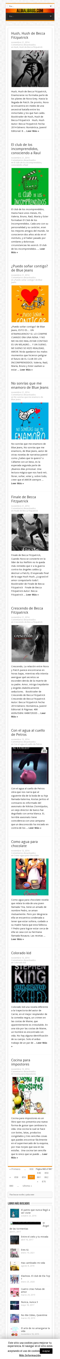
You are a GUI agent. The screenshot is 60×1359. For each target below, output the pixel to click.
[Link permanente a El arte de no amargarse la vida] (14, 1331)
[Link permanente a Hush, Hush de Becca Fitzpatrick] (30, 68)
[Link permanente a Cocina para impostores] (30, 1095)
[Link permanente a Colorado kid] (30, 984)
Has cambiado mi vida (33, 1262)
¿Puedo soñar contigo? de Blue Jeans (29, 268)
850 (46, 1173)
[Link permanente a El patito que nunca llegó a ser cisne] (14, 1213)
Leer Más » (32, 131)
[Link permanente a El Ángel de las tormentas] (25, 1223)
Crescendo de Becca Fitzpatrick (27, 610)
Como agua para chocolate (24, 844)
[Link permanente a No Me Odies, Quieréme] (14, 1318)
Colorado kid (21, 953)
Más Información (30, 1355)
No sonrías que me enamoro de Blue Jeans (29, 385)
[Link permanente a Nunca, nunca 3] (14, 1305)
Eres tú (24, 1249)
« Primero (14, 1169)
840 (39, 1173)
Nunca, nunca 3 (29, 1302)
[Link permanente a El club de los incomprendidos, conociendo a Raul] (30, 186)
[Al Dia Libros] (30, 11)
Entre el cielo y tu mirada (34, 1236)
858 (16, 1177)
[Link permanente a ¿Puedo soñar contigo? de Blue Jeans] (30, 303)
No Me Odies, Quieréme (34, 1315)
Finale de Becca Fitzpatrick (23, 499)
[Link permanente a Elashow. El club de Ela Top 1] (14, 1279)
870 (44, 1181)
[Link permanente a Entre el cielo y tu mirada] (14, 1240)
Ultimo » (27, 1185)
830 (31, 1169)
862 (46, 1177)
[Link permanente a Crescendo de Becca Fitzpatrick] (30, 643)
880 (11, 1185)
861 (39, 1177)
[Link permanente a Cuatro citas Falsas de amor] (14, 1292)
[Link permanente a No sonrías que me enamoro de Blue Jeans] (30, 421)
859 (24, 1177)
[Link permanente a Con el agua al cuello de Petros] (30, 765)
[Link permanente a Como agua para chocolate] (30, 877)
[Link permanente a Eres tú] (14, 1253)
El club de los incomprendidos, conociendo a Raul (26, 149)
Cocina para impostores (20, 1062)
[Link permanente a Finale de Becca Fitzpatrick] (30, 532)
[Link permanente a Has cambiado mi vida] (14, 1266)
